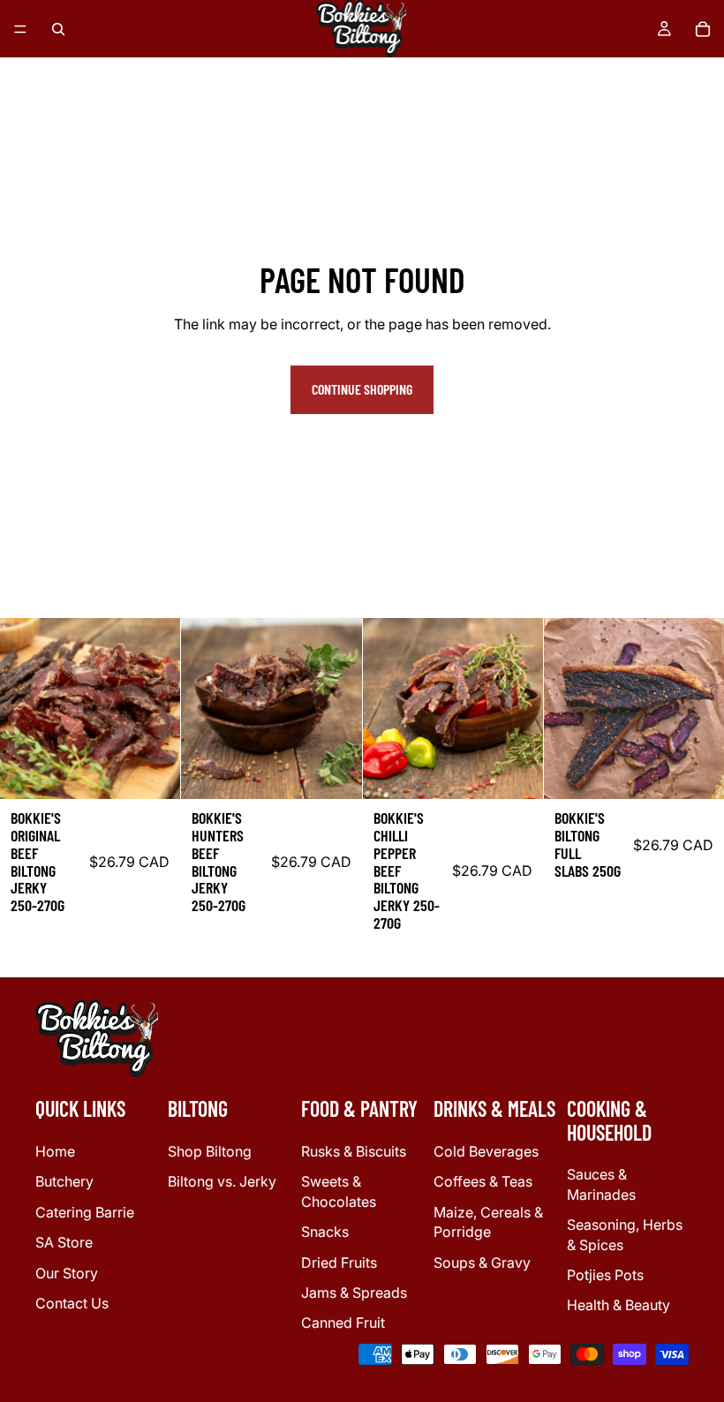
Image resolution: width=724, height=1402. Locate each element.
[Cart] (702, 29)
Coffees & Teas (483, 1181)
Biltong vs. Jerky (222, 1181)
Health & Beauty (618, 1305)
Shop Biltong (210, 1151)
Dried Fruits (339, 1261)
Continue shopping (362, 389)
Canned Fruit (343, 1322)
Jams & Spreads (354, 1292)
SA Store (64, 1242)
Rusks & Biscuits (353, 1151)
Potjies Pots (605, 1275)
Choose (168, 771)
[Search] (58, 29)
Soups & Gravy (482, 1261)
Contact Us (72, 1303)
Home (55, 1151)
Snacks (325, 1231)
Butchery (64, 1181)
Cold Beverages (486, 1151)
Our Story (66, 1272)
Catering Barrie (84, 1211)
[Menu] (20, 29)
